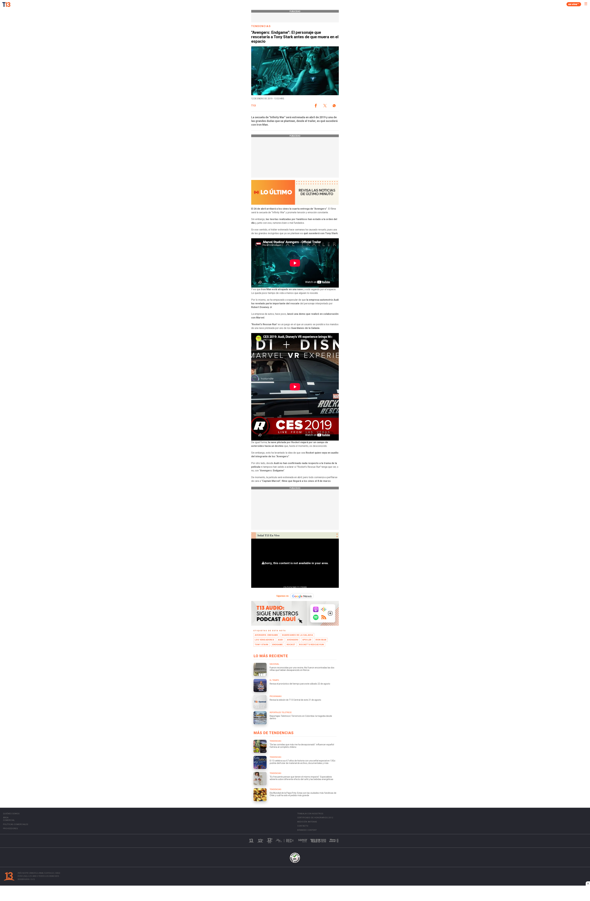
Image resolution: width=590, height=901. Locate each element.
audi (280, 640)
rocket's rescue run (311, 645)
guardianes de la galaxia (297, 635)
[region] (295, 893)
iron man (320, 640)
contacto (302, 826)
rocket (291, 645)
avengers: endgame (266, 635)
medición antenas (307, 822)
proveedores (10, 828)
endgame (277, 645)
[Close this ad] (588, 883)
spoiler (306, 640)
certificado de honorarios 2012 (315, 818)
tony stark (261, 645)
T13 (253, 105)
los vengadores (264, 640)
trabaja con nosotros (310, 814)
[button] (315, 105)
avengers (293, 640)
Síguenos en (282, 596)
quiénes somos (11, 814)
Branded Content (307, 830)
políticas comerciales (15, 824)
